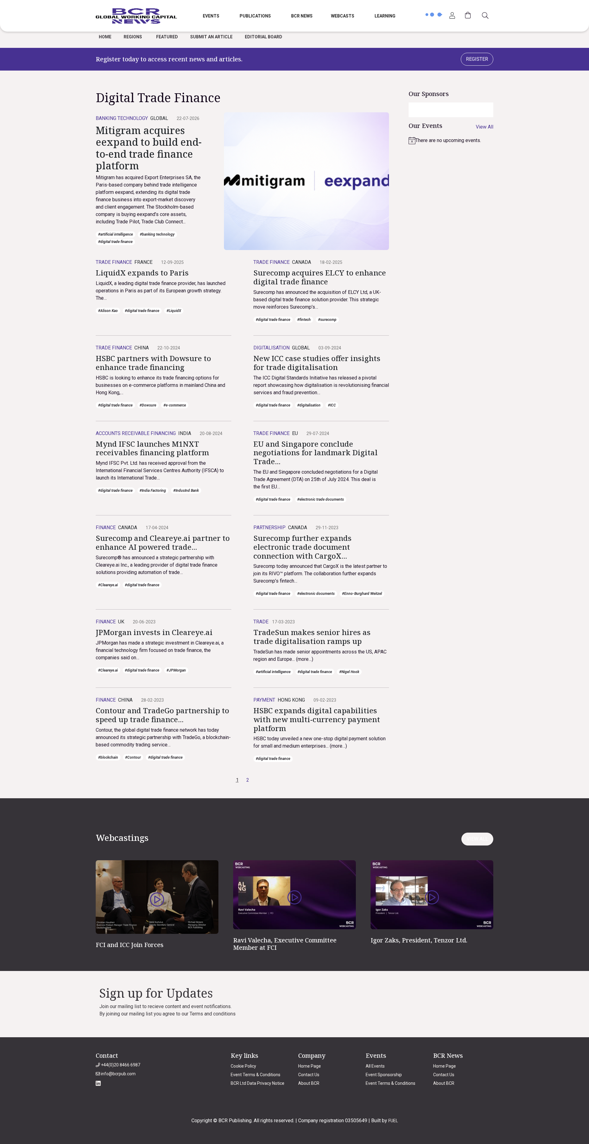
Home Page (309, 1066)
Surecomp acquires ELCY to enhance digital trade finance (319, 277)
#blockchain (108, 757)
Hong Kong (291, 700)
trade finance (114, 262)
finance (106, 527)
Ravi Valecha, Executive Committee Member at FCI (285, 944)
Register (477, 59)
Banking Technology (122, 118)
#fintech (304, 320)
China (141, 348)
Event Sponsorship (384, 1074)
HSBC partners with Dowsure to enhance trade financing (153, 362)
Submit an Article (211, 36)
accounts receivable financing (136, 433)
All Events (375, 1066)
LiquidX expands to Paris (142, 273)
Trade (260, 622)
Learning (385, 15)
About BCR (308, 1083)
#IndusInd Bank (186, 490)
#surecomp (327, 320)
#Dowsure (148, 405)
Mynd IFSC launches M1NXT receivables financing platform (152, 448)
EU (295, 433)
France (143, 262)
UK (121, 622)
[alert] (451, 140)
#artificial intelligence (115, 234)
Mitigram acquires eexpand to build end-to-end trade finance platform (149, 148)
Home (105, 36)
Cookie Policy (243, 1066)
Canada (301, 262)
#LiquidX (174, 311)
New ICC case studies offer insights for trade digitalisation (316, 362)
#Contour (133, 757)
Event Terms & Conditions (255, 1074)
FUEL (393, 1120)
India (184, 433)
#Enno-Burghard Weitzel (362, 593)
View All (484, 127)
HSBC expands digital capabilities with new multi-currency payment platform (316, 719)
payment (264, 700)
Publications (255, 15)
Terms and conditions (213, 1014)
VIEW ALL (477, 839)
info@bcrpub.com (118, 1073)
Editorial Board (263, 36)
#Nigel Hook (349, 672)
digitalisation (271, 348)
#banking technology (157, 234)
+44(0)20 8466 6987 (120, 1064)
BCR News (302, 15)
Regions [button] (133, 36)
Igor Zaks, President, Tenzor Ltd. (419, 940)
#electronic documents (316, 593)
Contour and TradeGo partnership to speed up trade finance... (162, 714)
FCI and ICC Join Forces (130, 945)
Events (211, 15)
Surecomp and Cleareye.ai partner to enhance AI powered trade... (163, 542)
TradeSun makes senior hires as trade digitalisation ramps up (312, 636)
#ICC (332, 405)
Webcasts (342, 15)
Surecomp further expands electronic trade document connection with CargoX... (302, 547)
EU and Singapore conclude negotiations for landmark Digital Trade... (315, 453)
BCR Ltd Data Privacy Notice (257, 1083)
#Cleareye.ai (108, 585)
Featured (167, 36)
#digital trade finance (115, 242)
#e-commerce (175, 405)
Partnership (269, 527)
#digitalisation (309, 405)
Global (159, 118)
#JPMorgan (176, 670)
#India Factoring (153, 490)
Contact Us (308, 1074)
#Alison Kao (108, 311)
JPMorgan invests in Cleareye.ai (154, 632)
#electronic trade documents (320, 499)
